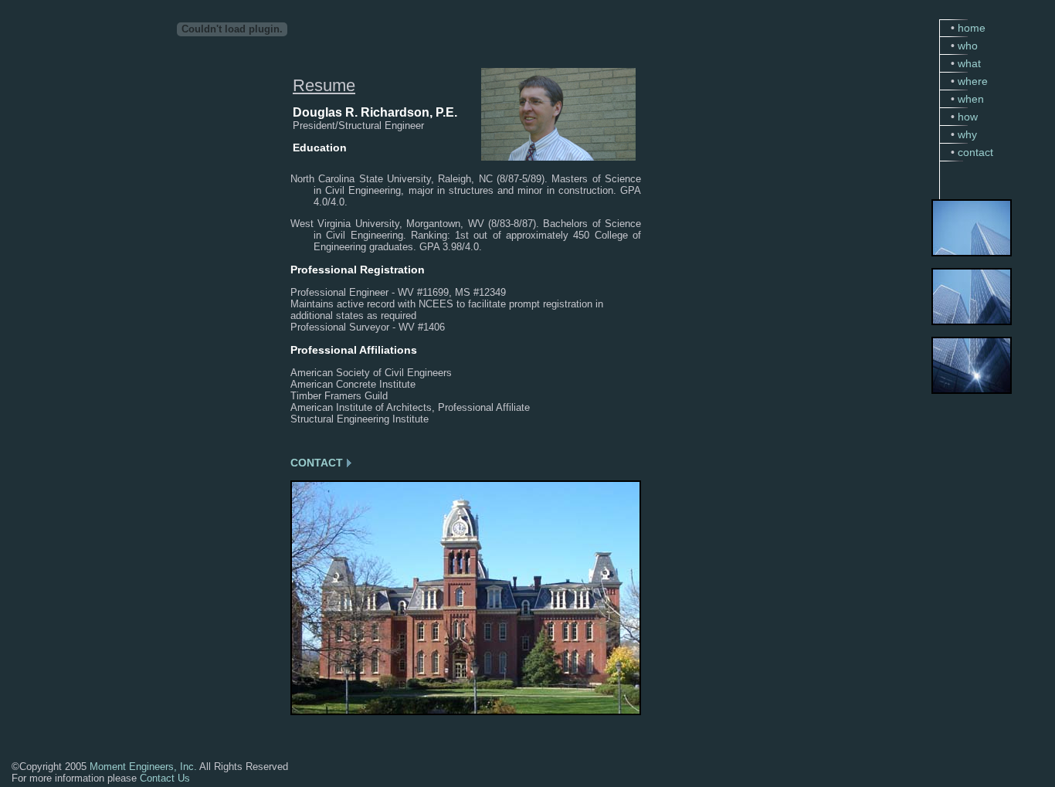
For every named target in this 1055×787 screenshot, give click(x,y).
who (968, 45)
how (968, 116)
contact (975, 152)
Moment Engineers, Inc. (143, 766)
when (971, 99)
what (969, 63)
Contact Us (165, 778)
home (971, 28)
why (967, 134)
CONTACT (316, 462)
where (973, 81)
